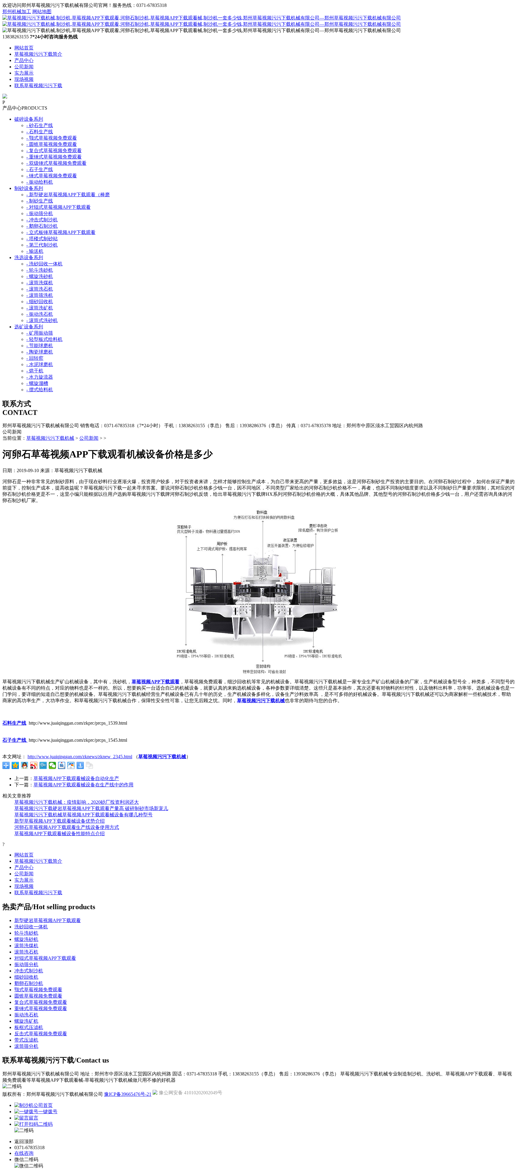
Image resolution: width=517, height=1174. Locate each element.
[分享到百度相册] (71, 765)
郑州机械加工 (16, 11)
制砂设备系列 (28, 188)
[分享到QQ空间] (15, 765)
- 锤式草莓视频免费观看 (51, 175)
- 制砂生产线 (39, 200)
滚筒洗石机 (26, 951)
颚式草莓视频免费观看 (38, 989)
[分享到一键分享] (80, 765)
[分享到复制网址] (89, 765)
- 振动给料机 (39, 182)
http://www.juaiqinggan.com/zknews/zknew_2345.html (80, 756)
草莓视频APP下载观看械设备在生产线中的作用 (83, 784)
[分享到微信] (52, 765)
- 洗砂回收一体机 (44, 263)
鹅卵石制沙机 (28, 983)
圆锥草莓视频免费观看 (38, 995)
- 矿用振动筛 (39, 333)
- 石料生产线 (39, 131)
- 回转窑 (34, 358)
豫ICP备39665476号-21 (127, 1094)
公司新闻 (24, 66)
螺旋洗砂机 (26, 939)
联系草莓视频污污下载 (38, 85)
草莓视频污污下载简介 (38, 54)
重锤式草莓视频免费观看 (40, 1008)
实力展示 (24, 72)
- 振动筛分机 (39, 213)
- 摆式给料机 (39, 389)
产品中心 (24, 60)
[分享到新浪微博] (34, 765)
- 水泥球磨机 (39, 364)
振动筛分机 (26, 964)
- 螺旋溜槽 (37, 383)
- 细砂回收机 (39, 301)
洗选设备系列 (28, 257)
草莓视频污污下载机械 (50, 438)
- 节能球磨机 (39, 345)
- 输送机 (34, 251)
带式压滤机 (26, 1039)
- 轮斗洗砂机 (39, 270)
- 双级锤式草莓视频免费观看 (56, 163)
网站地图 (41, 11)
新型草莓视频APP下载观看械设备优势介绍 (59, 821)
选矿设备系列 (28, 326)
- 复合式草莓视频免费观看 (54, 150)
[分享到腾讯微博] (43, 765)
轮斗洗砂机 (26, 933)
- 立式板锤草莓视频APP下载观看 (60, 232)
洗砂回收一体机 (31, 926)
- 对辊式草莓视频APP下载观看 (58, 207)
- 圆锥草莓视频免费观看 (51, 144)
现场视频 (24, 79)
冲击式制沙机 (28, 970)
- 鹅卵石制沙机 (42, 226)
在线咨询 (24, 1153)
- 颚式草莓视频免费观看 (51, 137)
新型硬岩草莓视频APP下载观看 (47, 920)
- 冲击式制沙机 (42, 219)
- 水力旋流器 (39, 377)
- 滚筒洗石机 (39, 288)
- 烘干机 (34, 370)
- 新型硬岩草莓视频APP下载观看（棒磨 (68, 194)
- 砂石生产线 (39, 125)
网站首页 (24, 47)
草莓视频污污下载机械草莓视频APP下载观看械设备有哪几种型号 (83, 814)
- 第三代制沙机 (42, 244)
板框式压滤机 (28, 1027)
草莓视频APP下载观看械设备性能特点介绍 (59, 833)
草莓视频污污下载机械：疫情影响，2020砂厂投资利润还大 (76, 802)
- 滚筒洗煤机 (39, 282)
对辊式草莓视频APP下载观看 (45, 958)
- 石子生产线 (39, 169)
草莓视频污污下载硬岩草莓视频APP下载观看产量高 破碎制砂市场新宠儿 (91, 808)
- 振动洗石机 (39, 314)
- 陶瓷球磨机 (39, 351)
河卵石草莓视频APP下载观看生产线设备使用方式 (66, 827)
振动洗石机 (26, 1014)
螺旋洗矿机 (26, 1021)
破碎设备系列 (28, 119)
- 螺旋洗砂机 (39, 276)
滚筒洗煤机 (26, 945)
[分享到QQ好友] (24, 765)
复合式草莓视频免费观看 (40, 1002)
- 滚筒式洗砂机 (42, 320)
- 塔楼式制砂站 (42, 238)
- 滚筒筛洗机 (39, 295)
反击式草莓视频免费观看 (40, 1033)
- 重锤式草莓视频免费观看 (54, 156)
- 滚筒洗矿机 (39, 307)
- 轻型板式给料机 (44, 339)
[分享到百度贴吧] (62, 765)
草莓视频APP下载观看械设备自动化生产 (76, 778)
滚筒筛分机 (26, 1046)
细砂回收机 (26, 977)
